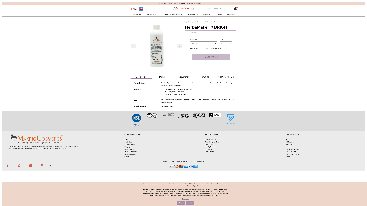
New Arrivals (209, 144)
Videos (288, 156)
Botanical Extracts (213, 22)
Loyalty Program (210, 147)
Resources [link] (231, 14)
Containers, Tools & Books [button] (172, 14)
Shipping (127, 147)
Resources (289, 144)
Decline (190, 203)
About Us (127, 139)
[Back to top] (50, 166)
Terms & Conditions (130, 151)
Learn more (185, 199)
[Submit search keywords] (231, 8)
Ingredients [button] (136, 14)
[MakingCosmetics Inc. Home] (183, 8)
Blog (287, 139)
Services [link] (206, 14)
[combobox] (219, 8)
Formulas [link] (218, 14)
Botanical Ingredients (200, 22)
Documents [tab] (183, 77)
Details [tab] (162, 77)
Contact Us (128, 142)
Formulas (289, 147)
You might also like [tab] (226, 77)
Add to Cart (212, 57)
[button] (134, 9)
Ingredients (188, 22)
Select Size (193, 39)
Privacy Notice (129, 149)
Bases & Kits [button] (151, 14)
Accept (181, 203)
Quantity (223, 39)
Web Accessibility (130, 154)
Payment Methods (130, 144)
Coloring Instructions (293, 154)
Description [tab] (141, 77)
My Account (209, 149)
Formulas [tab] (205, 77)
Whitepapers (290, 142)
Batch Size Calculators (293, 149)
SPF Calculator (291, 151)
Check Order (209, 151)
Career (126, 156)
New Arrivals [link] (193, 14)
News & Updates (210, 139)
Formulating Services (212, 142)
